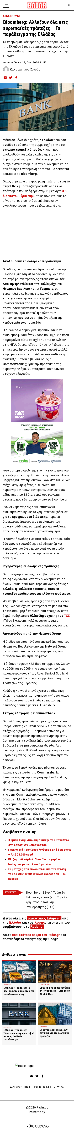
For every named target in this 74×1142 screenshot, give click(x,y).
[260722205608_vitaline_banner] (37, 400)
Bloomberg (32, 892)
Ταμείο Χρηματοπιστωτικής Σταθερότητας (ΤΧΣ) (46, 902)
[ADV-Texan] (37, 443)
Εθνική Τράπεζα (54, 892)
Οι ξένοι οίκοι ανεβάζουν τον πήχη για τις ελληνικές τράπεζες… (54, 1033)
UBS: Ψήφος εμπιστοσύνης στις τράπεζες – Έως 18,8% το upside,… (55, 990)
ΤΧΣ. (67, 615)
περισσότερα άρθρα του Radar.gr (36, 935)
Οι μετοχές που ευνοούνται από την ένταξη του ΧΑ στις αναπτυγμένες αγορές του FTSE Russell (37, 873)
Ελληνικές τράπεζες (40, 897)
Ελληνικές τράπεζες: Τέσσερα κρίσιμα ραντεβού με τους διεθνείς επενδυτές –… (18, 1034)
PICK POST (6, 985)
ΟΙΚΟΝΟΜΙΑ (11, 16)
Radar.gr (37, 926)
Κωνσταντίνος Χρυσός (25, 69)
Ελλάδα (15, 922)
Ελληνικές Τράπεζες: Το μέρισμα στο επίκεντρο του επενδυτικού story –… (19, 991)
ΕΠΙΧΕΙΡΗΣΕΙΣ (45, 984)
